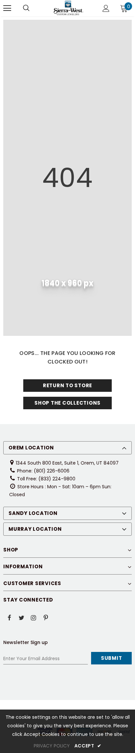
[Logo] (68, 8)
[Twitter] (21, 617)
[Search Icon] (26, 8)
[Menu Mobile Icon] (7, 8)
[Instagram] (33, 617)
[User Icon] (106, 8)
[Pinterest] (45, 617)
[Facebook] (9, 617)
